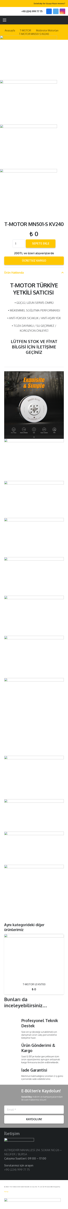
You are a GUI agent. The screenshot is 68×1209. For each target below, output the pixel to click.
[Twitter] (56, 11)
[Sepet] (63, 20)
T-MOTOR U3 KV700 (34, 984)
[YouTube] (17, 1175)
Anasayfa (10, 30)
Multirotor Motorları (47, 30)
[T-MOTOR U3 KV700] (34, 957)
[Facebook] (49, 11)
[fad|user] (55, 20)
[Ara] (10, 11)
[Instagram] (62, 11)
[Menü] (5, 20)
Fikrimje (6, 1191)
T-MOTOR (25, 30)
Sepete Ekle (40, 243)
